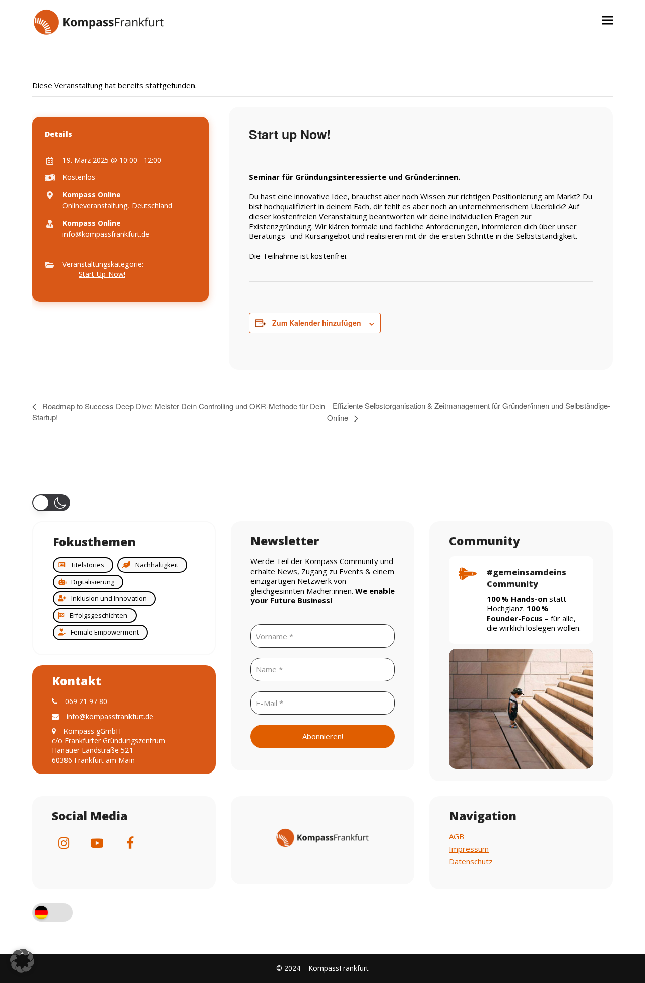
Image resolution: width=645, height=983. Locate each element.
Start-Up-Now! (102, 274)
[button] (607, 20)
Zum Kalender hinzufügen (316, 323)
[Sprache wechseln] (52, 913)
